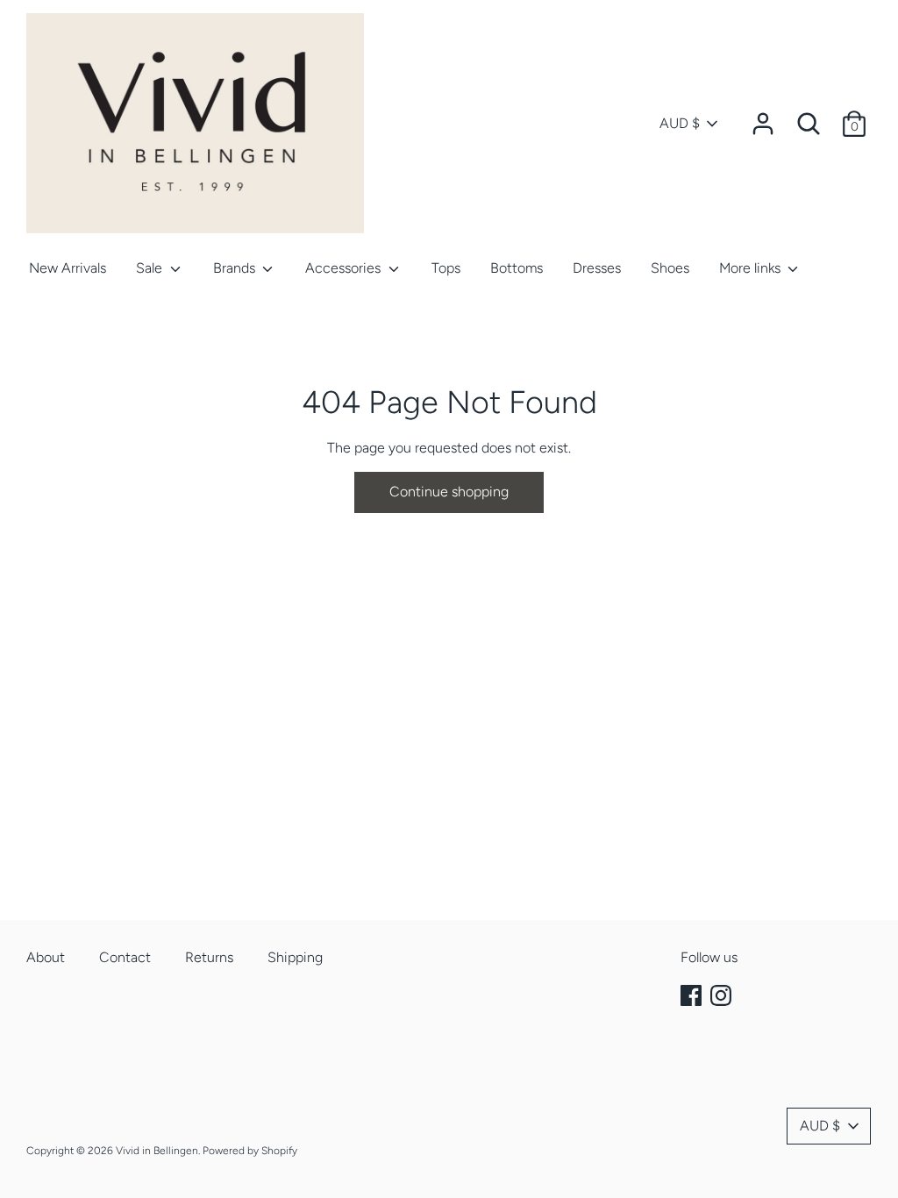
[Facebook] (693, 995)
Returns (209, 957)
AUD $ (679, 123)
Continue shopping (449, 491)
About (45, 957)
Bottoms (516, 268)
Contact (125, 957)
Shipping (295, 957)
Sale (151, 268)
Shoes (670, 268)
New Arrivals (67, 268)
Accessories (344, 268)
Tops (445, 268)
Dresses (597, 268)
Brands (236, 268)
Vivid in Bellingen (157, 1151)
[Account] (762, 117)
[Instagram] (722, 995)
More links (751, 268)
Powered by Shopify (250, 1151)
